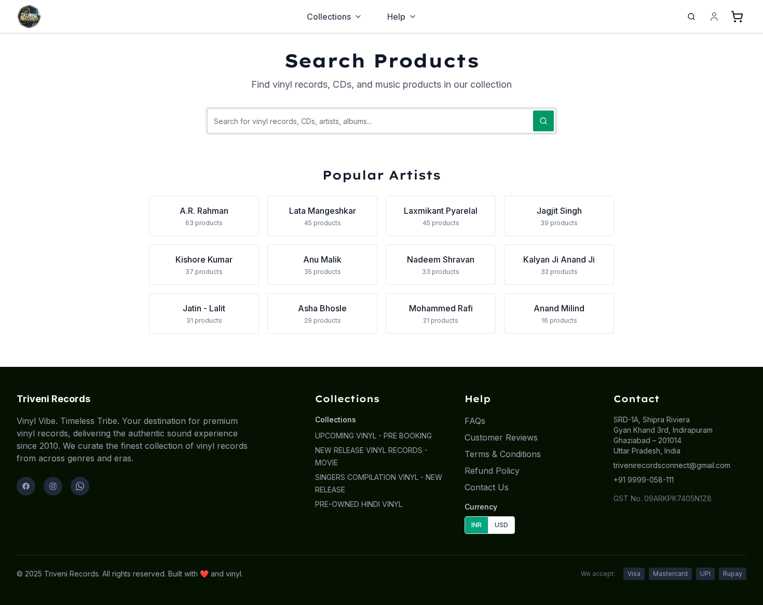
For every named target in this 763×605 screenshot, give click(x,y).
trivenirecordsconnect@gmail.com (672, 465)
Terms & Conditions (503, 454)
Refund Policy (492, 470)
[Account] (714, 16)
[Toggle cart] (737, 16)
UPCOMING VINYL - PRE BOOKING (373, 435)
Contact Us (487, 487)
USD (501, 525)
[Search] (543, 121)
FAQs (475, 421)
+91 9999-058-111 (644, 479)
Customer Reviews (501, 437)
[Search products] (691, 16)
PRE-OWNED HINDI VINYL (358, 504)
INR (476, 525)
